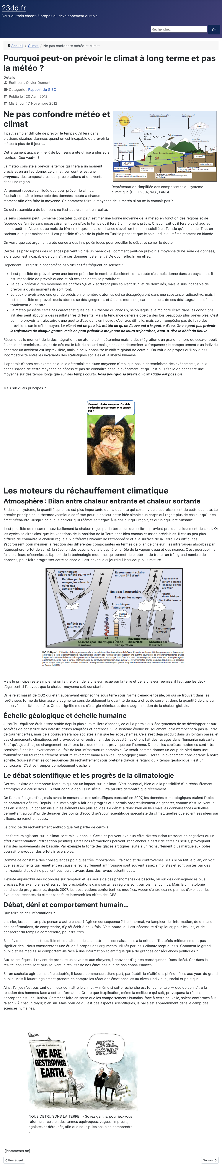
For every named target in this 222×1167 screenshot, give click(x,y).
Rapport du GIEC (42, 89)
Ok (214, 30)
